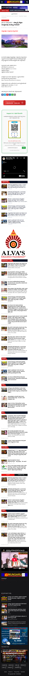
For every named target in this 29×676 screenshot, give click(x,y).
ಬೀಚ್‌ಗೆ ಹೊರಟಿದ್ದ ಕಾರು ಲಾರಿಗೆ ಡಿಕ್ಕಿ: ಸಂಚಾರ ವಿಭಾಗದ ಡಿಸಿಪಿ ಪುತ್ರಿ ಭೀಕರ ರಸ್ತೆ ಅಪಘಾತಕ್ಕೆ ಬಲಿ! (17, 611)
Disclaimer (23, 672)
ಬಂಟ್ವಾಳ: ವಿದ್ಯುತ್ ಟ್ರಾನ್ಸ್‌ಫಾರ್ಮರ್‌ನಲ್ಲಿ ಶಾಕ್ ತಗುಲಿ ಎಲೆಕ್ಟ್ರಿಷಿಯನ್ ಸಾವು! (17, 441)
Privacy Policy (16, 672)
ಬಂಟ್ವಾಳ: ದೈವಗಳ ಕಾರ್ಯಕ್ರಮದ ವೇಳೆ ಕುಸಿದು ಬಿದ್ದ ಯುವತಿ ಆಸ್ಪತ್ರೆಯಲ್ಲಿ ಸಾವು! (17, 604)
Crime (4, 668)
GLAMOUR (18, 668)
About (5, 672)
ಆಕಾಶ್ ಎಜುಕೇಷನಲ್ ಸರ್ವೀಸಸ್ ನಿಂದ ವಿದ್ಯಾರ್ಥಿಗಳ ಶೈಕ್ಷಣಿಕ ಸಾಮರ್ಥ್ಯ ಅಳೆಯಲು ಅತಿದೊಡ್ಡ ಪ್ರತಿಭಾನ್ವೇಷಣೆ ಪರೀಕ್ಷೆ (16, 222)
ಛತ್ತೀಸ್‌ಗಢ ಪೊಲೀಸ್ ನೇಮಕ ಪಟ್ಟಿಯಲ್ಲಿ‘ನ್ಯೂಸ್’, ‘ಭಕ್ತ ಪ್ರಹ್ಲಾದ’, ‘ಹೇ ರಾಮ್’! (17, 461)
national (11, 665)
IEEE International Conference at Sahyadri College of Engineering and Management (17, 622)
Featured (10, 668)
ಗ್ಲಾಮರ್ (8, 475)
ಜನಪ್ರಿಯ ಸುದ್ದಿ (21, 475)
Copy (24, 147)
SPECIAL (23, 665)
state (17, 665)
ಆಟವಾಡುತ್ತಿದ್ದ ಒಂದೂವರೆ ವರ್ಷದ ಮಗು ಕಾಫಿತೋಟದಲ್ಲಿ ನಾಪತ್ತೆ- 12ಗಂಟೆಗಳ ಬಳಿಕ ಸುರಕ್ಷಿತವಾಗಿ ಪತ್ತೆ (16, 398)
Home (2, 16)
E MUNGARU (18, 674)
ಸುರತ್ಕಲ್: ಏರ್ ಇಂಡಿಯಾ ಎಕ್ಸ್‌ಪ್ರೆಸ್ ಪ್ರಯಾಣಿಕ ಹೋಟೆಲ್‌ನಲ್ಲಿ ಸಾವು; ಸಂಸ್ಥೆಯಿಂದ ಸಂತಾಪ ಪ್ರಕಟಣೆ (17, 598)
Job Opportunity (8, 16)
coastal (4, 665)
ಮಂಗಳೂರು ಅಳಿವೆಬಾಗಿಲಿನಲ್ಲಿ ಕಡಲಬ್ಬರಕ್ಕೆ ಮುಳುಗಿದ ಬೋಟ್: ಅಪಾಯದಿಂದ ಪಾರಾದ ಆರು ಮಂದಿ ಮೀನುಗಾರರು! (17, 283)
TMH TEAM (5, 27)
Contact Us (10, 672)
